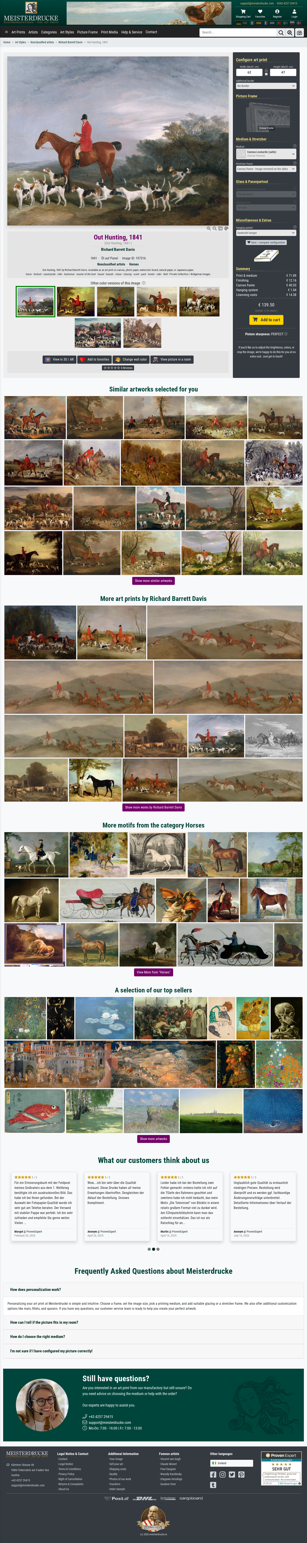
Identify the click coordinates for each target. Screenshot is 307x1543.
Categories (49, 32)
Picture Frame (87, 32)
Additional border (245, 80)
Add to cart (269, 319)
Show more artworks (153, 1139)
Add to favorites (97, 359)
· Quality (112, 1474)
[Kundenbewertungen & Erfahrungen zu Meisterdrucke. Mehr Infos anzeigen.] (281, 1468)
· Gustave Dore (167, 1484)
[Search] (281, 32)
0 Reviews (126, 368)
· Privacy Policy (65, 1474)
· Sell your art (115, 1464)
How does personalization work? (35, 1289)
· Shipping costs (117, 1469)
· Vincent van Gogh (170, 1459)
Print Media (109, 32)
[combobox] (266, 86)
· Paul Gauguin (167, 1469)
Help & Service (131, 32)
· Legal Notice (65, 1464)
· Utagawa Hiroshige (170, 1479)
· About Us (63, 1489)
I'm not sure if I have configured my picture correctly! (51, 1351)
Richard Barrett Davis (70, 42)
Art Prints (18, 32)
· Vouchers (114, 1484)
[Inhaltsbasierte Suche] (289, 32)
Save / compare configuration (267, 242)
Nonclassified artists (42, 42)
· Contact (62, 1459)
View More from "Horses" (153, 972)
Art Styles (67, 32)
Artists (33, 32)
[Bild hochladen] (299, 32)
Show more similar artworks (153, 581)
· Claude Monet (168, 1464)
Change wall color (133, 359)
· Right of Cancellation (69, 1479)
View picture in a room (174, 359)
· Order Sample (116, 1489)
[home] (6, 32)
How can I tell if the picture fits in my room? (44, 1322)
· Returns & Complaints (70, 1484)
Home (6, 42)
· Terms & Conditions (69, 1469)
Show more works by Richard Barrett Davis (153, 807)
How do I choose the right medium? (37, 1336)
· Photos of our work (119, 1479)
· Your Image (115, 1459)
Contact (151, 32)
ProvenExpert (35, 1231)
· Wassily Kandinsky (170, 1474)
